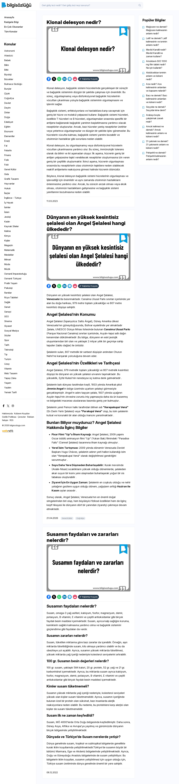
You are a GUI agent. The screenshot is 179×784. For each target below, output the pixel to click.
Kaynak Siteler (11, 226)
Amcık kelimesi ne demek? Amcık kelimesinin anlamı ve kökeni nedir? (156, 131)
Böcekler (8, 79)
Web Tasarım (10, 373)
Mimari (7, 259)
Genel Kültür (10, 169)
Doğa (7, 117)
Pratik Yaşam (10, 283)
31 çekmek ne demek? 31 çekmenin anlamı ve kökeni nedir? (157, 144)
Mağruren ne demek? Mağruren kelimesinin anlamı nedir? (156, 30)
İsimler (7, 207)
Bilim (6, 65)
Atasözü (8, 55)
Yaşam (7, 382)
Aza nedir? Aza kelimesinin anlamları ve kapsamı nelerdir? (156, 87)
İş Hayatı (8, 202)
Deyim (7, 107)
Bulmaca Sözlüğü (13, 84)
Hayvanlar (9, 183)
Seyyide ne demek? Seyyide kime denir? (156, 108)
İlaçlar (7, 193)
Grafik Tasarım (11, 178)
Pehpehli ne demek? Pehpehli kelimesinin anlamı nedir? (156, 156)
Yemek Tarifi (10, 392)
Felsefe (8, 150)
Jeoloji (7, 216)
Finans (7, 155)
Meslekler (9, 254)
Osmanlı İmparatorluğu (15, 273)
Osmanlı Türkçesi (12, 278)
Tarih (6, 345)
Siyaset (8, 326)
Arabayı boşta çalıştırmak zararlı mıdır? (154, 118)
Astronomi (9, 50)
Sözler (7, 335)
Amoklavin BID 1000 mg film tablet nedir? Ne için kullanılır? (156, 64)
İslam (6, 212)
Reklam (30, 417)
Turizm (7, 359)
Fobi (6, 164)
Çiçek (7, 93)
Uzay (7, 363)
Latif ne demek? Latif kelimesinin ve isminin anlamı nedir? (156, 41)
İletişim (5, 420)
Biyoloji (7, 74)
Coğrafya (9, 98)
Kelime (7, 231)
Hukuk (7, 188)
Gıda (6, 174)
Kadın (7, 221)
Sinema (8, 321)
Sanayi (7, 311)
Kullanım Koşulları (22, 413)
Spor (6, 340)
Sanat (7, 307)
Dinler (7, 112)
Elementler (9, 136)
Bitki (6, 69)
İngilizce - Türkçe (12, 197)
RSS (11, 420)
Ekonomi (8, 131)
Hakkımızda (7, 413)
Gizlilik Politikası (9, 417)
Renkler (8, 292)
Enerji (7, 141)
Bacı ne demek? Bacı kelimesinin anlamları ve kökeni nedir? (156, 99)
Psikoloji (8, 288)
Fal (5, 145)
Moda (7, 264)
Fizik (6, 160)
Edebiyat (8, 122)
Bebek (7, 60)
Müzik (7, 269)
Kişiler (7, 240)
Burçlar (7, 88)
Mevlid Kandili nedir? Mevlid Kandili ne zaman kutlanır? (156, 53)
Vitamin (8, 368)
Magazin (8, 245)
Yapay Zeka (10, 378)
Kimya (7, 235)
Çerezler (22, 417)
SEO (6, 316)
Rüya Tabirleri (11, 297)
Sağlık (7, 302)
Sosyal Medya (11, 330)
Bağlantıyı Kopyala (89, 79)
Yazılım (7, 387)
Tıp (5, 354)
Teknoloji (8, 349)
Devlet (7, 103)
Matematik (9, 250)
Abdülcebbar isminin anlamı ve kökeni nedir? (156, 76)
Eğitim (7, 126)
